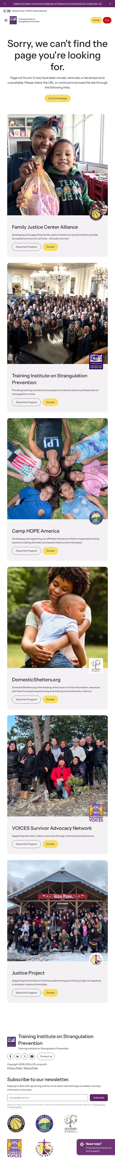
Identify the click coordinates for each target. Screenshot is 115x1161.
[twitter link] (25, 1056)
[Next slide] (110, 3)
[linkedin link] (17, 1056)
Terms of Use (31, 1068)
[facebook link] (10, 1056)
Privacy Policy (15, 1068)
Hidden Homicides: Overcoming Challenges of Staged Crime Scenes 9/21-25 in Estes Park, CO (57, 3)
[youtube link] (32, 1056)
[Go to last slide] (5, 3)
